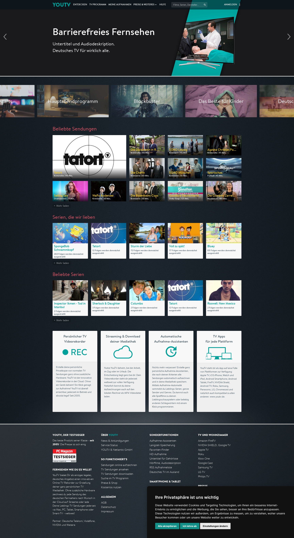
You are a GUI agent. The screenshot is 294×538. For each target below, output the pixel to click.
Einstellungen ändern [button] (215, 526)
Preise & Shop (109, 483)
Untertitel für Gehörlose (164, 458)
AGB (104, 502)
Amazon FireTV (207, 440)
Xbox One (204, 458)
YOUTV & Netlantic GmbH (116, 450)
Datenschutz (108, 507)
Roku (201, 454)
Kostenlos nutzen (111, 487)
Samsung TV (205, 467)
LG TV (201, 472)
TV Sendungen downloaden (117, 474)
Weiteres (143, 5)
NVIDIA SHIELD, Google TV (214, 445)
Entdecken (80, 5)
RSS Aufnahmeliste (161, 467)
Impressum (107, 511)
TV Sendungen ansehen (115, 469)
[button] (239, 5)
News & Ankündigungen (115, 440)
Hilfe (162, 5)
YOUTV (61, 4)
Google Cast (205, 463)
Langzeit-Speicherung (162, 445)
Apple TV (203, 450)
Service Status (109, 445)
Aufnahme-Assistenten (163, 440)
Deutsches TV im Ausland (164, 472)
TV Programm (97, 5)
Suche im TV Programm (114, 478)
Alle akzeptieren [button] (167, 526)
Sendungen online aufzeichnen (119, 465)
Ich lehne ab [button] (190, 526)
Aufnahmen (119, 5)
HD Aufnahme (158, 454)
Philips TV (203, 476)
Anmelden (230, 5)
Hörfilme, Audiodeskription (165, 463)
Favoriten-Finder (159, 450)
